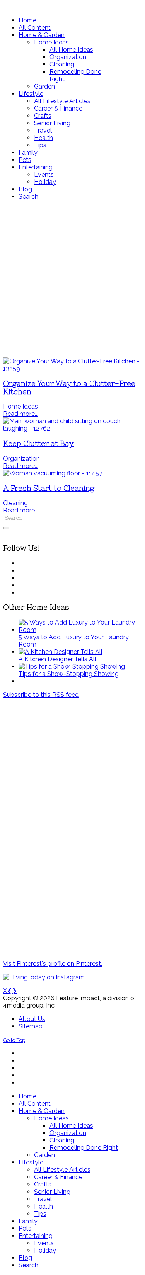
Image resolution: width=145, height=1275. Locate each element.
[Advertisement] (72, 278)
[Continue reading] (80, 629)
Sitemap (31, 1026)
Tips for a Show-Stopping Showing (69, 674)
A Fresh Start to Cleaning (48, 488)
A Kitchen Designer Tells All (57, 659)
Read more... (20, 413)
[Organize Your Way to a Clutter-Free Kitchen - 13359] (72, 368)
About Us (32, 1019)
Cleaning (15, 503)
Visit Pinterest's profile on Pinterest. (52, 963)
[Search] (6, 528)
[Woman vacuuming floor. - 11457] (52, 473)
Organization (21, 458)
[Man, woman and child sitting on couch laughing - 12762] (72, 428)
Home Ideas (20, 406)
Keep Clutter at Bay (38, 443)
